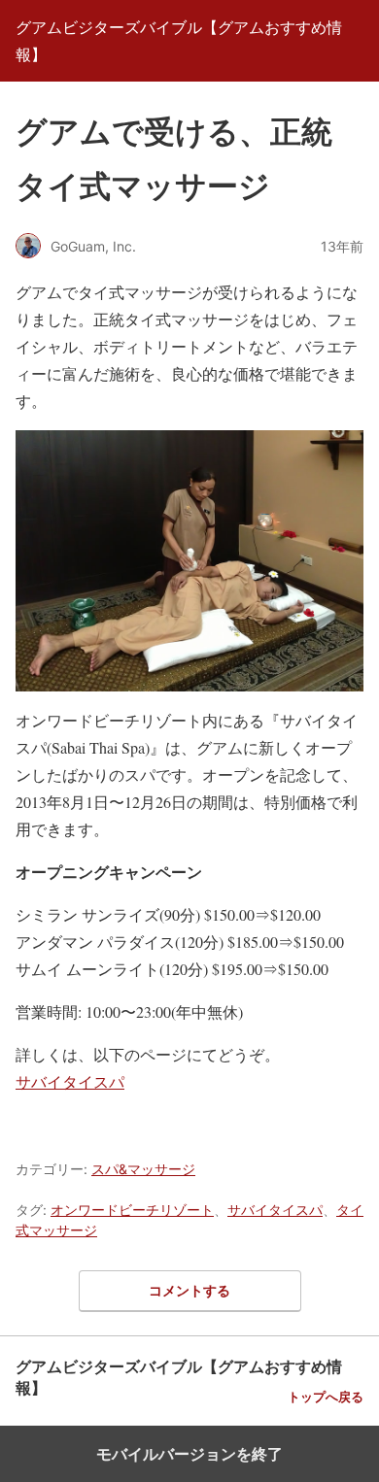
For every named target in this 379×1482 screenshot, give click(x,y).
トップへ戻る (325, 1397)
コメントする (189, 1290)
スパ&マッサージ (143, 1169)
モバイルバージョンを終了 (189, 1454)
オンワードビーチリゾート (132, 1209)
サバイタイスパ (70, 1081)
